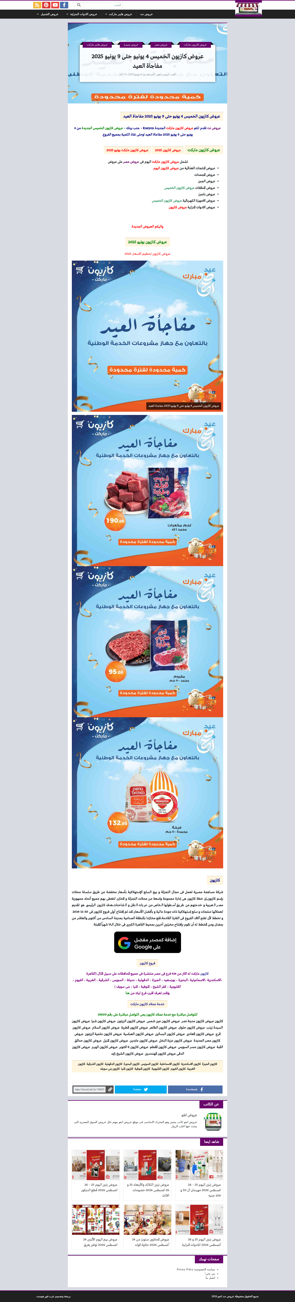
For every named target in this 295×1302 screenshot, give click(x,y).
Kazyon (148, 128)
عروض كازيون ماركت (195, 44)
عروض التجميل (49, 14)
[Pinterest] (46, 5)
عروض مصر (161, 44)
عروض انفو (163, 74)
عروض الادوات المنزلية (83, 14)
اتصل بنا (210, 1277)
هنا (128, 993)
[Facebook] (64, 5)
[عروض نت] (248, 9)
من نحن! (210, 1273)
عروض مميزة (131, 44)
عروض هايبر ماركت (120, 14)
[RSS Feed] (37, 5)
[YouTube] (55, 5)
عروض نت (146, 14)
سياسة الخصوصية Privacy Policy (196, 1269)
